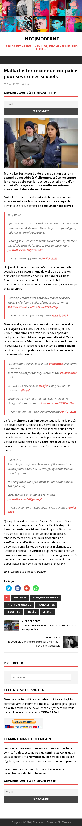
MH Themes (64, 822)
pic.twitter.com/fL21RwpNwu (57, 403)
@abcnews (56, 363)
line (27, 84)
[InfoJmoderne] (41, 29)
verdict (48, 612)
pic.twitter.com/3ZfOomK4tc (25, 250)
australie (20, 597)
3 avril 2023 (13, 84)
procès (31, 612)
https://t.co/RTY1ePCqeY (45, 307)
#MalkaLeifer (68, 373)
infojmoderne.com (19, 604)
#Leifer (43, 386)
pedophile (13, 612)
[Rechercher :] (41, 677)
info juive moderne (45, 597)
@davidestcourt (17, 307)
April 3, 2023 (49, 258)
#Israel (25, 390)
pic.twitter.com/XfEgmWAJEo (25, 499)
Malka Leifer (46, 604)
